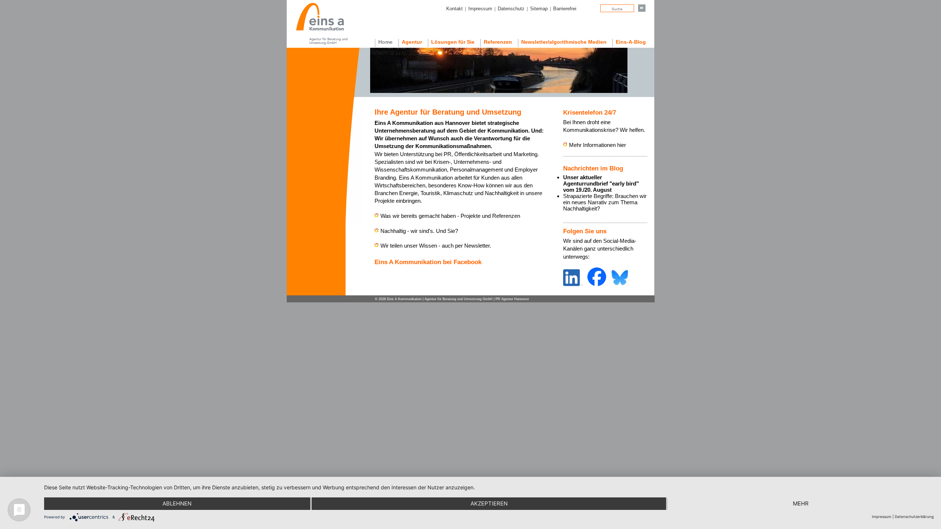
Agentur (412, 42)
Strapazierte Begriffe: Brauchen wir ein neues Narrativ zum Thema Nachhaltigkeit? (605, 202)
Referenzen (498, 42)
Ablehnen (177, 503)
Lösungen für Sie (453, 42)
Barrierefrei (564, 8)
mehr (801, 503)
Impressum (480, 8)
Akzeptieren (489, 503)
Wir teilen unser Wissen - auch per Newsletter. (435, 245)
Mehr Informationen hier (597, 145)
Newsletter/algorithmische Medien (564, 42)
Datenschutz (511, 8)
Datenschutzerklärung (914, 516)
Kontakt (454, 8)
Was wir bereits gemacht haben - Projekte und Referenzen (450, 216)
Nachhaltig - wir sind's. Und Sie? (419, 231)
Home (385, 42)
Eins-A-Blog (631, 42)
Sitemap (539, 8)
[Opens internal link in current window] (573, 284)
